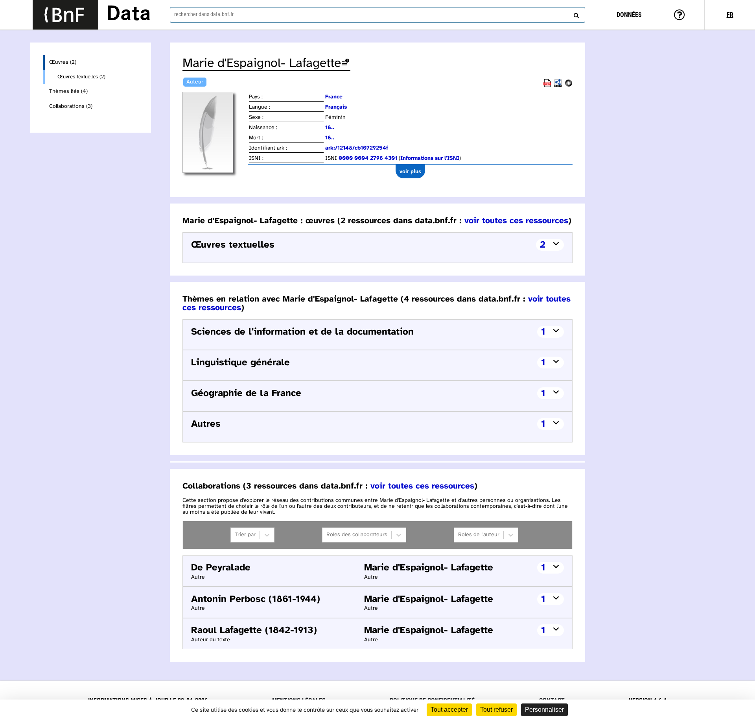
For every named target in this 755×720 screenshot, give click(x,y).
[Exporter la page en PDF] (547, 86)
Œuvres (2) (62, 62)
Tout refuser (496, 709)
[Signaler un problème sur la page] (345, 63)
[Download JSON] (569, 86)
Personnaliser (544, 709)
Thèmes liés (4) (68, 91)
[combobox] (377, 15)
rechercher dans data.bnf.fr (204, 14)
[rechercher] (575, 14)
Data (128, 15)
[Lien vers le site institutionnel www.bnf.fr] (65, 15)
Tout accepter (449, 709)
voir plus (410, 171)
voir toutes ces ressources (516, 221)
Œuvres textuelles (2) (81, 77)
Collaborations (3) (70, 106)
